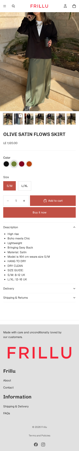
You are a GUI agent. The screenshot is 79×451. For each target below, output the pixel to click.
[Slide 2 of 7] (18, 119)
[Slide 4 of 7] (39, 119)
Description (10, 227)
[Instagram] (43, 444)
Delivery (8, 288)
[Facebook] (35, 444)
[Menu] (4, 6)
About (7, 380)
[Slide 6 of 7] (60, 119)
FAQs (6, 413)
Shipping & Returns (15, 297)
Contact (8, 387)
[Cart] (74, 6)
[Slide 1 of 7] (7, 119)
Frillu (44, 427)
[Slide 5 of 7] (50, 119)
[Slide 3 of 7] (29, 119)
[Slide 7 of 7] (71, 119)
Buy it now (39, 212)
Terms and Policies (39, 435)
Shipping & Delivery (16, 406)
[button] (6, 164)
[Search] (13, 6)
